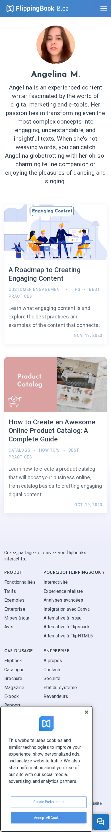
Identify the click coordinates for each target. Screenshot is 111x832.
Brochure (13, 678)
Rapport (12, 705)
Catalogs (19, 450)
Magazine (14, 687)
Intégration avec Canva (67, 609)
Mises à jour (16, 618)
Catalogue (14, 669)
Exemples (14, 600)
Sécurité (52, 678)
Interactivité (56, 582)
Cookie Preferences (48, 802)
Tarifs (10, 591)
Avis (8, 626)
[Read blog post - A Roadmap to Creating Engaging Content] (55, 274)
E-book (11, 696)
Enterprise (14, 609)
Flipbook (13, 660)
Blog (63, 8)
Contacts (52, 669)
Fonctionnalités (20, 582)
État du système (60, 687)
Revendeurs (56, 696)
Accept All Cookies (48, 818)
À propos (53, 660)
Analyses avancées (63, 600)
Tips (76, 289)
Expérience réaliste (63, 591)
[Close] (86, 712)
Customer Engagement (35, 289)
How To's (49, 450)
